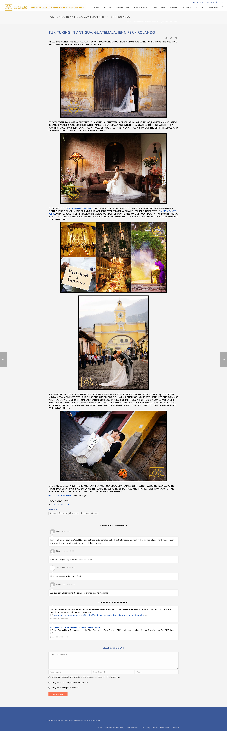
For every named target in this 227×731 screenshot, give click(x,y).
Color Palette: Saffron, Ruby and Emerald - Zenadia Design (75, 627)
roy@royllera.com (216, 2)
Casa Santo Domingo (79, 208)
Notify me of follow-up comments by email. (69, 682)
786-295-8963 (200, 2)
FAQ (155, 7)
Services (107, 7)
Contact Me (213, 7)
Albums (173, 7)
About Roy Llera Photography (114, 728)
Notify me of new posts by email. (64, 687)
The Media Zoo (94, 720)
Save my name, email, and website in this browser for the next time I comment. (85, 677)
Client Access (164, 728)
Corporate (186, 7)
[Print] (166, 37)
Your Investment (141, 7)
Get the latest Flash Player (60, 495)
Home (96, 7)
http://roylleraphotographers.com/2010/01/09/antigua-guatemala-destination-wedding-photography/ (98, 615)
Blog (163, 7)
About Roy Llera (122, 7)
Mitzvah (199, 7)
